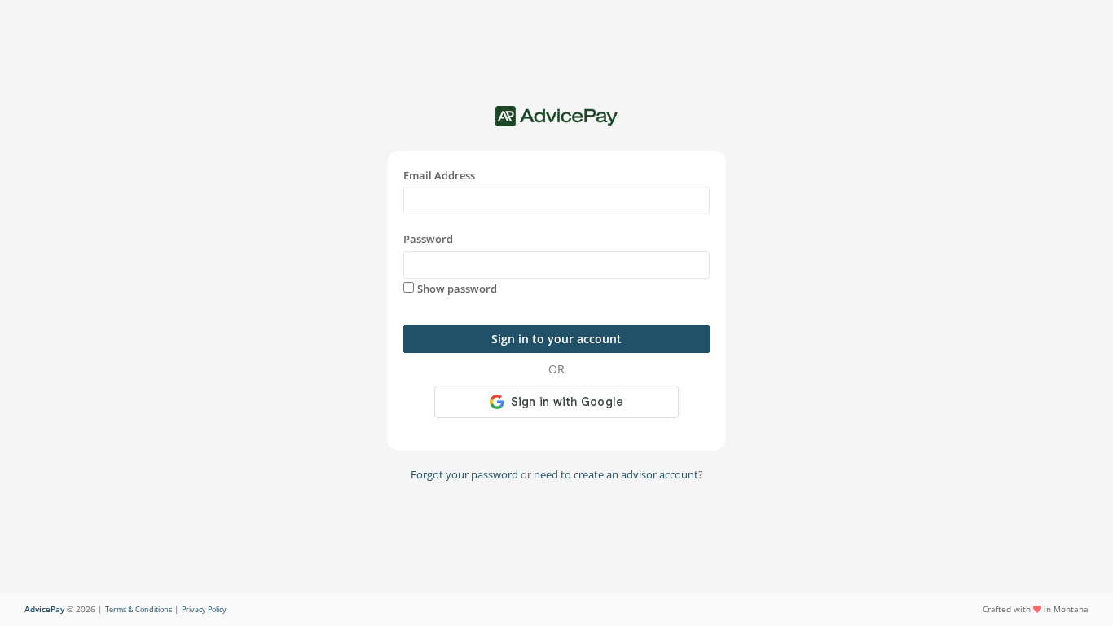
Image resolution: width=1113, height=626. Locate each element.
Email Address (439, 175)
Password (428, 238)
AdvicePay (44, 609)
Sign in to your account (556, 338)
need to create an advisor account (616, 474)
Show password (457, 288)
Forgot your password (464, 474)
